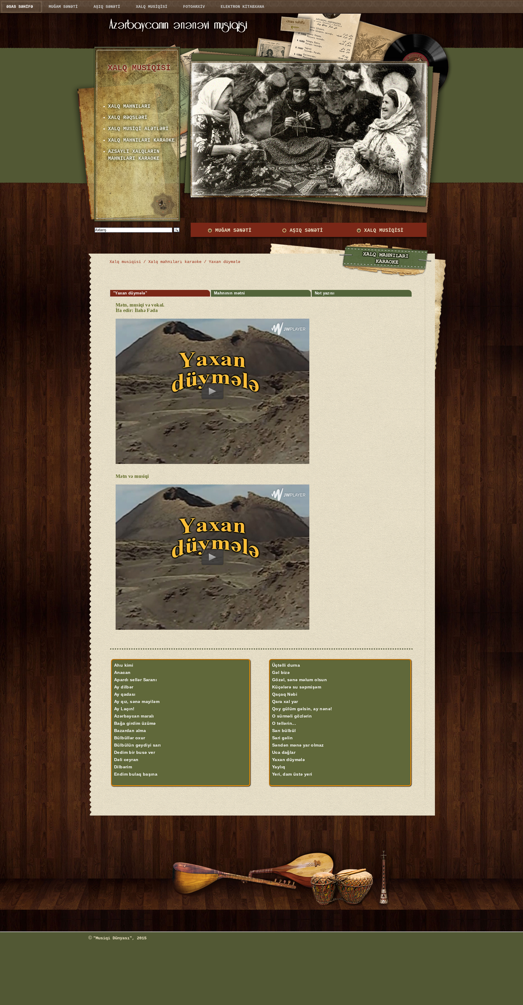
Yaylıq (278, 766)
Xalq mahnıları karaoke (175, 262)
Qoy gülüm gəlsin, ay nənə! (302, 708)
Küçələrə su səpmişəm (296, 687)
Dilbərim (123, 766)
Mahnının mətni (229, 293)
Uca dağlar (283, 752)
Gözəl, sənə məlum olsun (299, 679)
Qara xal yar (285, 701)
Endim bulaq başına (135, 774)
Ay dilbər (123, 687)
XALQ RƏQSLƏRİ (127, 117)
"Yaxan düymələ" (130, 293)
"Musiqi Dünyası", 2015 (119, 938)
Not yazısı (324, 293)
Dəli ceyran (126, 759)
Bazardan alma (130, 730)
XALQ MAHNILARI (129, 106)
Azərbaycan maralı (134, 716)
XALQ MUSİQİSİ (383, 230)
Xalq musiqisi (125, 262)
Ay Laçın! (124, 708)
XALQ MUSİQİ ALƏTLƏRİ (138, 129)
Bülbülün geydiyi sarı (137, 745)
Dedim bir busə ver (134, 752)
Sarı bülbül (284, 730)
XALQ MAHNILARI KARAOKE (141, 140)
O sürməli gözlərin (292, 716)
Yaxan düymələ (288, 759)
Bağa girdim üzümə (135, 723)
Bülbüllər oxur (129, 737)
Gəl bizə (281, 672)
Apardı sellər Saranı (135, 679)
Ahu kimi (123, 665)
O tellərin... (284, 723)
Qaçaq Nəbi (284, 694)
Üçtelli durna (286, 665)
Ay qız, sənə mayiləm (137, 701)
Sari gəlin (282, 737)
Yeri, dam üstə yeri (292, 774)
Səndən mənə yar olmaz (298, 745)
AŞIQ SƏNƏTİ (306, 230)
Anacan (122, 672)
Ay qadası (125, 694)
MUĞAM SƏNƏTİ (233, 230)
